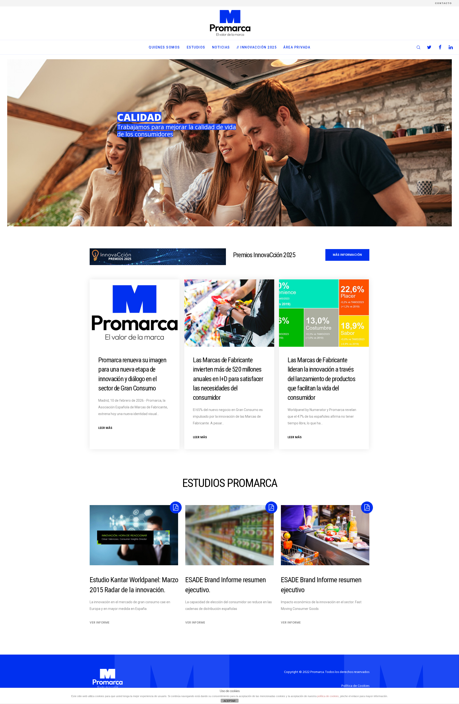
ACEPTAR (229, 700)
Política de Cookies (355, 686)
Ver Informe (99, 622)
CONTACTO (443, 3)
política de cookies (328, 696)
